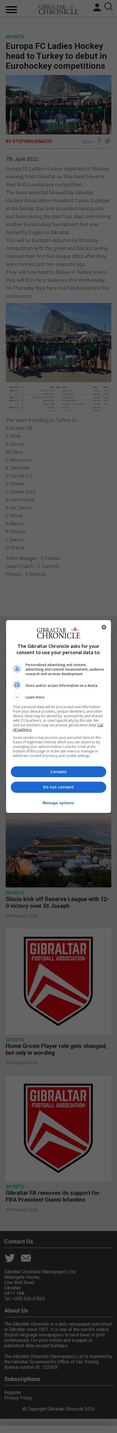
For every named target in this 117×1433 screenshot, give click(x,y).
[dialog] (58, 716)
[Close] (104, 627)
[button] (58, 697)
